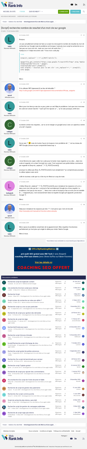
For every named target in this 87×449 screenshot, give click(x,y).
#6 (84, 157)
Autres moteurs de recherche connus (33, 302)
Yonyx (9, 353)
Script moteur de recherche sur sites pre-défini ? (25, 300)
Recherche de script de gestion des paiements (24, 388)
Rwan (9, 402)
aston (9, 315)
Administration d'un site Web (32, 361)
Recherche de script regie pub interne (21, 413)
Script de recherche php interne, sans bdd (22, 400)
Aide (72, 431)
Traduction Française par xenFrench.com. (60, 446)
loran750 (10, 361)
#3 (84, 102)
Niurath (78, 381)
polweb (78, 353)
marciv (10, 390)
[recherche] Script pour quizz (18, 327)
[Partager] (81, 35)
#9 (84, 222)
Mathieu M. (77, 373)
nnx (9, 308)
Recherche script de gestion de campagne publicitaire (26, 406)
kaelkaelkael (11, 414)
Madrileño (77, 295)
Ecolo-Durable (12, 345)
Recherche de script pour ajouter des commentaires (26, 372)
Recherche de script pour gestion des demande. (24, 313)
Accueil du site (9, 12)
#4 (84, 120)
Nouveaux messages (8, 16)
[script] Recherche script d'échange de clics (23, 343)
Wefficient (77, 337)
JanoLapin (77, 361)
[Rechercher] (84, 11)
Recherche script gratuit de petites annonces (23, 351)
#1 (84, 35)
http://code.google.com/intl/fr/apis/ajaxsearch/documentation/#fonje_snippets (47, 91)
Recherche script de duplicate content (21, 282)
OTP (9, 408)
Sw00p (10, 302)
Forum (22, 12)
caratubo (10, 283)
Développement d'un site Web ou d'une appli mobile (35, 296)
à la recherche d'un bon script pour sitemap (23, 288)
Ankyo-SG (10, 381)
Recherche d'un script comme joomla (21, 394)
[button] (42, 11)
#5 (84, 138)
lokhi (4, 31)
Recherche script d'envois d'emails (20, 335)
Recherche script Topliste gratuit (19, 365)
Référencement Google (29, 283)
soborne (78, 308)
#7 (84, 182)
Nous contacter (33, 431)
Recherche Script (14, 294)
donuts (10, 296)
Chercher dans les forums (27, 16)
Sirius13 (10, 396)
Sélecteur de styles (9, 431)
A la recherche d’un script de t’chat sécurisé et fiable (26, 380)
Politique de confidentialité (62, 431)
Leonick (78, 344)
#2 (84, 84)
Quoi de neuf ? (34, 12)
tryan (9, 337)
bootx (9, 373)
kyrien (9, 367)
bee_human (77, 395)
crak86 (10, 290)
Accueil (78, 431)
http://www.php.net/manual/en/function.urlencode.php (38, 211)
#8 (84, 204)
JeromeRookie (12, 321)
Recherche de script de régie (18, 319)
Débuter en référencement (28, 290)
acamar (10, 329)
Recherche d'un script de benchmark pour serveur (25, 359)
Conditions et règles (46, 431)
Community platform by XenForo (31, 446)
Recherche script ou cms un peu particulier (23, 307)
